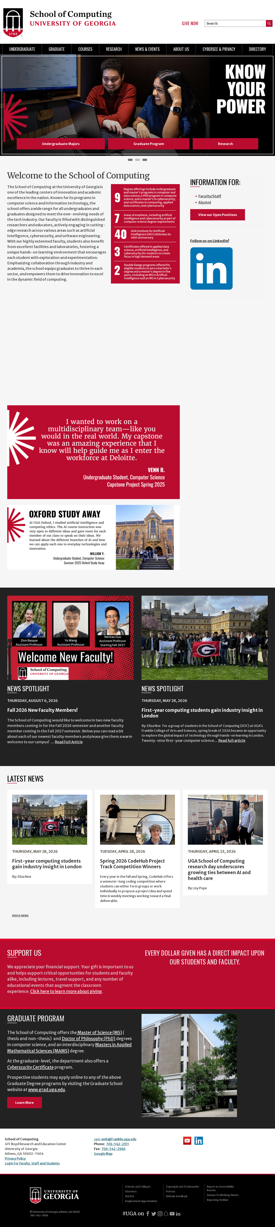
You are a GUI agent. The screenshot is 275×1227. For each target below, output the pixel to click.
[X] (153, 1213)
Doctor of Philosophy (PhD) (88, 1038)
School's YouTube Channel (187, 1141)
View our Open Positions (217, 215)
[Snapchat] (166, 1213)
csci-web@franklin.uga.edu (115, 1139)
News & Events (147, 49)
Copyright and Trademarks (182, 1186)
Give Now (190, 23)
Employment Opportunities (141, 1201)
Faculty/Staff (209, 196)
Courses (85, 49)
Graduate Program (148, 144)
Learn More (24, 1103)
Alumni (204, 202)
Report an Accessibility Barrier (220, 1188)
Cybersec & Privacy (219, 49)
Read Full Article (69, 742)
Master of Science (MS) (100, 1032)
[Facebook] (147, 1213)
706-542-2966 (113, 1149)
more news (20, 915)
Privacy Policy (15, 1158)
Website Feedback (176, 1196)
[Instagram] (160, 1213)
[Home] (67, 20)
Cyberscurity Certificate (30, 1067)
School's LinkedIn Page (199, 1141)
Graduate (57, 49)
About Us (181, 49)
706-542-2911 (117, 1144)
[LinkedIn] (178, 1213)
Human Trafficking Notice (223, 1195)
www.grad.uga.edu (46, 1089)
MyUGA (129, 1196)
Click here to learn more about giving (66, 991)
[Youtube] (172, 1213)
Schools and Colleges (138, 1186)
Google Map (103, 1154)
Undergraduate (22, 49)
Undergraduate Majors (61, 144)
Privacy (170, 1191)
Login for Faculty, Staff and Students (32, 1163)
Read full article (231, 740)
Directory (257, 49)
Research (114, 49)
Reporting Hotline (217, 1199)
